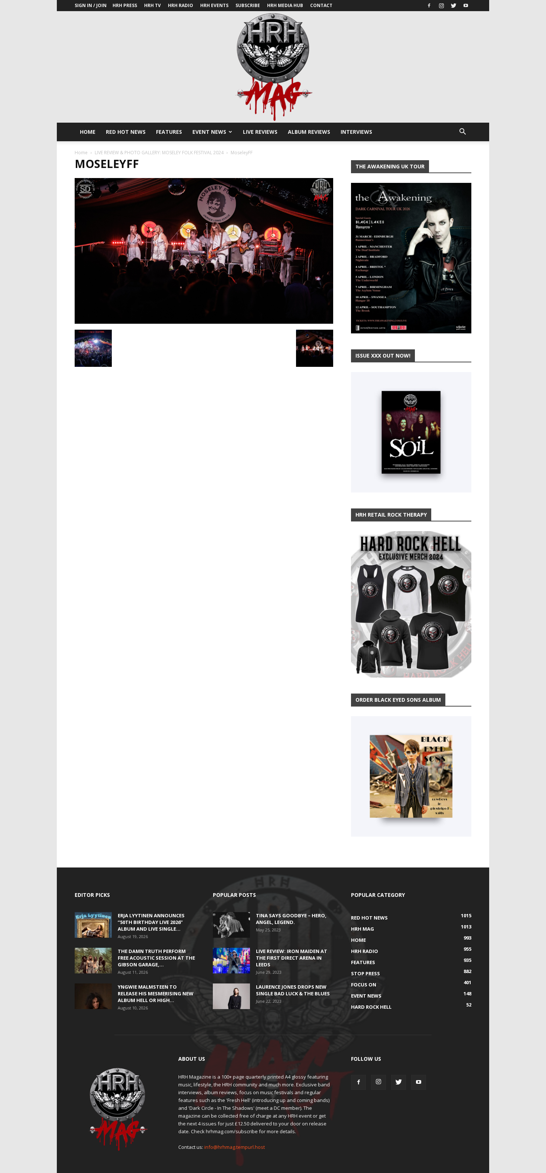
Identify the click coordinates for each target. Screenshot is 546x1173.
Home (87, 131)
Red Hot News (126, 131)
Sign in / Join (91, 5)
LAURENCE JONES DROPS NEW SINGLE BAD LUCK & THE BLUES (293, 990)
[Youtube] (465, 5)
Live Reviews (260, 131)
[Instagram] (441, 5)
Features (169, 131)
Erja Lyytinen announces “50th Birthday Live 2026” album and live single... (151, 922)
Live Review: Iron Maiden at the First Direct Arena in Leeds (291, 958)
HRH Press (125, 5)
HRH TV (152, 5)
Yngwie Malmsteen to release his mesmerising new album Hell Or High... (156, 993)
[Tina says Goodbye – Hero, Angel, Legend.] (231, 925)
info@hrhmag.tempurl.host (234, 1147)
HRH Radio (180, 5)
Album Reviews (309, 131)
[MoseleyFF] (204, 322)
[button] (462, 132)
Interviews (356, 131)
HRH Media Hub (285, 5)
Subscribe (247, 5)
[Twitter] (453, 5)
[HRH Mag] (273, 67)
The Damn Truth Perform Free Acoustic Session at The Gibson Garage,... (156, 958)
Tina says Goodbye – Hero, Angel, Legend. (291, 918)
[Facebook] (429, 5)
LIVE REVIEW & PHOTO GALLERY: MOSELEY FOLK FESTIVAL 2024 (159, 152)
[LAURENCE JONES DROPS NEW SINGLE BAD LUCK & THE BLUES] (231, 996)
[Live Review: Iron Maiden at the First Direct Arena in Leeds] (231, 960)
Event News (209, 131)
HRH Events (214, 5)
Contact (321, 5)
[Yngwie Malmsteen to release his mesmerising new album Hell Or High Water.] (93, 996)
